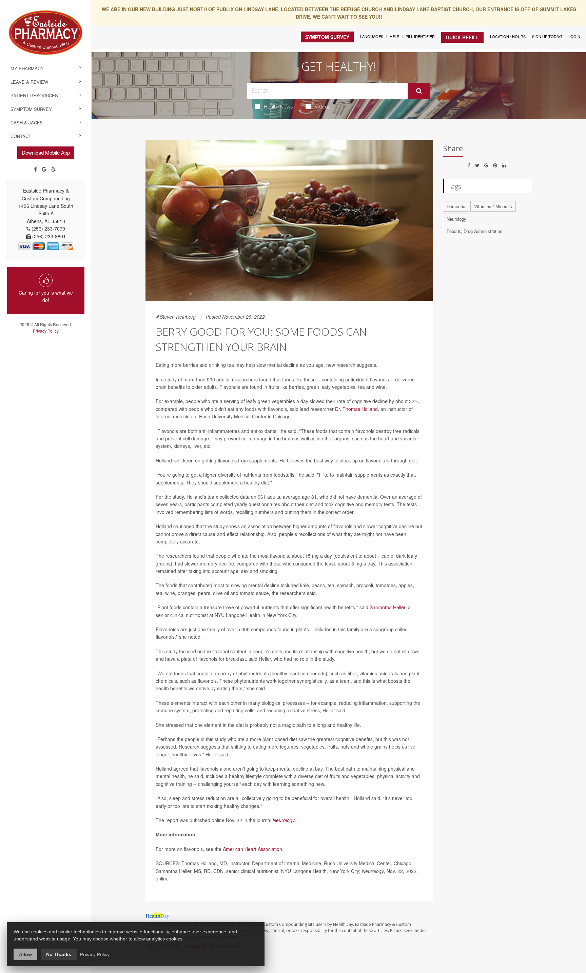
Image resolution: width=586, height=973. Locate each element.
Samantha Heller (387, 607)
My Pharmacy (27, 68)
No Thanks (58, 954)
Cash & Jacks (27, 122)
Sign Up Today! (547, 36)
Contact (21, 136)
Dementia (456, 206)
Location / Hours (508, 36)
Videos (323, 106)
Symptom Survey (31, 109)
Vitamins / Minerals (493, 206)
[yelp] (53, 169)
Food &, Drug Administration (474, 231)
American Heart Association (252, 849)
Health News (278, 106)
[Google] (44, 169)
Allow (25, 954)
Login (574, 36)
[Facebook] (35, 169)
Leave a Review (29, 82)
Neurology (284, 820)
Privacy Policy (46, 331)
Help (394, 36)
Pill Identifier (420, 36)
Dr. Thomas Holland (356, 408)
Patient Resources (34, 95)
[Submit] (419, 91)
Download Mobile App (46, 152)
